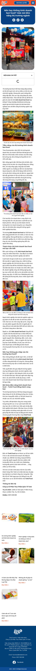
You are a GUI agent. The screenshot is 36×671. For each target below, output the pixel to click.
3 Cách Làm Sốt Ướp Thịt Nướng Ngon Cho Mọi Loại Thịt (9, 580)
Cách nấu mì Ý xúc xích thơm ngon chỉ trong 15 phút (9, 616)
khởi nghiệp (9, 93)
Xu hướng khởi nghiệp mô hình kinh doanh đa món (9, 538)
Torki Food (27, 415)
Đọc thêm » (5, 543)
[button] (33, 3)
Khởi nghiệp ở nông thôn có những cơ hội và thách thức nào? (26, 539)
